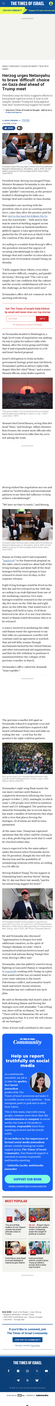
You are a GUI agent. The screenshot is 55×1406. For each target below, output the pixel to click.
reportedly (11, 971)
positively (9, 560)
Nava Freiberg (11, 121)
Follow (26, 121)
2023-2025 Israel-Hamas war (15, 1317)
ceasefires (8, 1320)
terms (39, 325)
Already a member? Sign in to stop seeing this (27, 1186)
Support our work (28, 1179)
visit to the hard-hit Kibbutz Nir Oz (27, 216)
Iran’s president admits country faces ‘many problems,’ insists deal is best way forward (38, 1262)
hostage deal (19, 1320)
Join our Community (12, 10)
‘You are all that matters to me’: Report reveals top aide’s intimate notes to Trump (15, 1229)
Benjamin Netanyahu (12, 1314)
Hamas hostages (36, 1317)
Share (10, 128)
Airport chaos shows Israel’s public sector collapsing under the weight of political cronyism (39, 1229)
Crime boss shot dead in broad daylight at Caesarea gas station (15, 1260)
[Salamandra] (42, 1395)
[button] (51, 3)
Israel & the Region (20, 1312)
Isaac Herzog (35, 1312)
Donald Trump (28, 1314)
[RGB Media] (22, 1395)
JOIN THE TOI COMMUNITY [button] (27, 1339)
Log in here (35, 1345)
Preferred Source (14, 112)
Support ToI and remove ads (42, 10)
